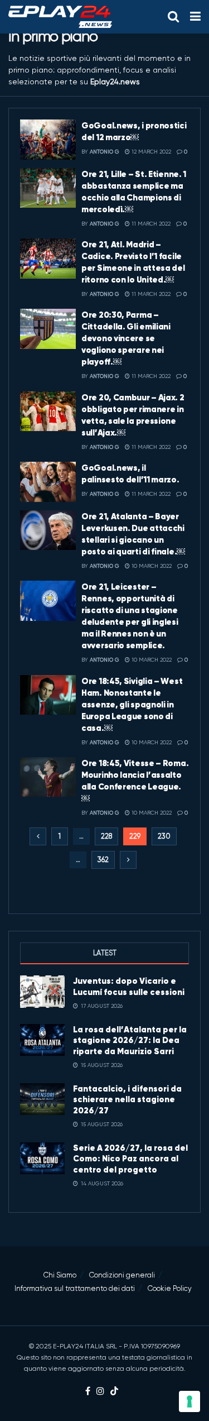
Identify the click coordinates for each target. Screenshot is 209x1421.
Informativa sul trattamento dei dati (74, 1288)
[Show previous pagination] (38, 836)
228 (106, 836)
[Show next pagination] (128, 860)
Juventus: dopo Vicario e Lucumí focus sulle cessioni (128, 986)
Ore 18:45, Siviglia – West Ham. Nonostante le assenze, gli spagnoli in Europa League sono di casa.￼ (131, 704)
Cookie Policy (170, 1288)
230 (164, 836)
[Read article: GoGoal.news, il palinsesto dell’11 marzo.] (48, 482)
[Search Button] (173, 17)
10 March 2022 (151, 566)
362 (103, 859)
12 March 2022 (150, 152)
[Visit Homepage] (60, 17)
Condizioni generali (122, 1275)
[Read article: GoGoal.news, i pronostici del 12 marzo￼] (48, 139)
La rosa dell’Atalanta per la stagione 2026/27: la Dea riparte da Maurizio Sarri (130, 1040)
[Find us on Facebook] (87, 1391)
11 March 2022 (150, 224)
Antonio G (104, 152)
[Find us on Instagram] (100, 1391)
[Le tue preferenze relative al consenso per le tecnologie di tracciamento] (189, 1401)
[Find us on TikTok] (114, 1391)
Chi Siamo (59, 1275)
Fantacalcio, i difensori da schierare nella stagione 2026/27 (127, 1099)
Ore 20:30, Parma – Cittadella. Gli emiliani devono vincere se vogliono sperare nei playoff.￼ (126, 338)
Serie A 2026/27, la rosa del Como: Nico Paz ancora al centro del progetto (130, 1158)
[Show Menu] (195, 17)
